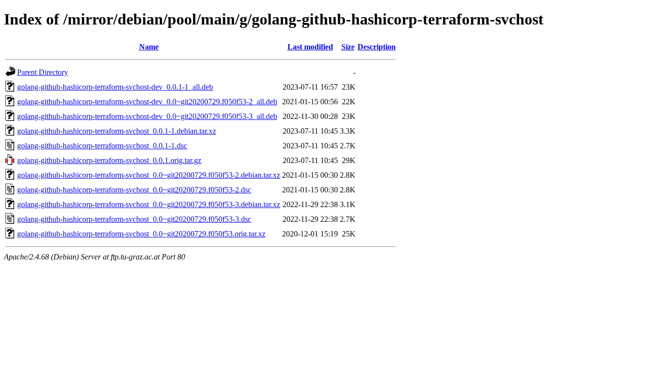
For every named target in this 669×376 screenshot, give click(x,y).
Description (377, 47)
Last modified (310, 47)
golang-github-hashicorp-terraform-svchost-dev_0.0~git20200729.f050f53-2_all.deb (147, 101)
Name (149, 47)
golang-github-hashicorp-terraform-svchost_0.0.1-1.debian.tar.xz (116, 131)
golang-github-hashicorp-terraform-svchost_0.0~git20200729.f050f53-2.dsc (134, 190)
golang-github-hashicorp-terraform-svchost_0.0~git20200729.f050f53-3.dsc (134, 219)
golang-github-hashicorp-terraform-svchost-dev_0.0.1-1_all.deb (115, 87)
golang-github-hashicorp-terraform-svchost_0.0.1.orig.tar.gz (109, 160)
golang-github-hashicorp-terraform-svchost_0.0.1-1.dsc (102, 145)
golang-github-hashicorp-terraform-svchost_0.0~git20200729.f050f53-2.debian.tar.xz (148, 175)
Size (348, 47)
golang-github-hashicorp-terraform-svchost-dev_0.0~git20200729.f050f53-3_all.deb (147, 116)
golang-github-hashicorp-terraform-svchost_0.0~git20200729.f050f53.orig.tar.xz (141, 234)
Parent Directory (42, 72)
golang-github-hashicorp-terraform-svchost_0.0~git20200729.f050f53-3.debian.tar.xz (148, 204)
